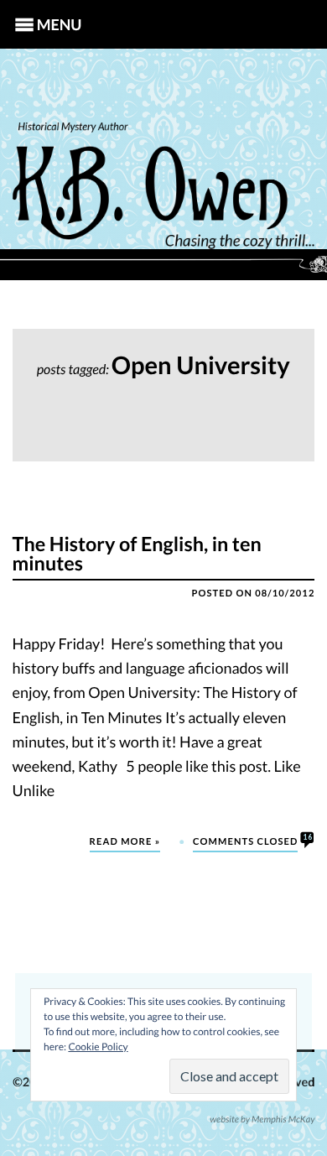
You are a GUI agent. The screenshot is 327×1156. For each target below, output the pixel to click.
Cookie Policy (97, 1046)
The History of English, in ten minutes (137, 554)
